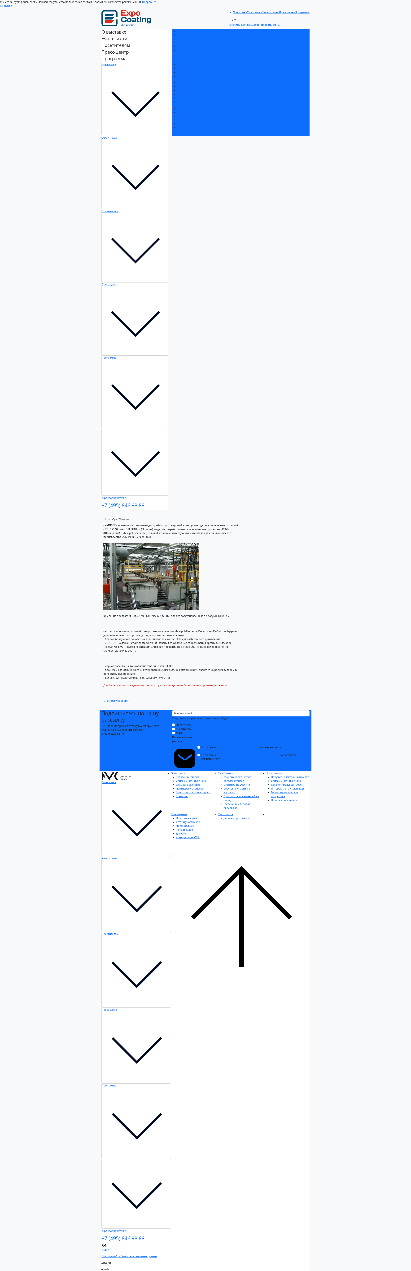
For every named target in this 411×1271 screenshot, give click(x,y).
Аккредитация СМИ (189, 127)
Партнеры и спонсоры (191, 42)
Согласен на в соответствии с (248, 749)
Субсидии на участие (190, 64)
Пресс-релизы (186, 116)
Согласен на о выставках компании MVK (248, 757)
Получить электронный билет (196, 82)
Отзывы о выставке (189, 39)
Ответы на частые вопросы (194, 46)
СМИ (179, 733)
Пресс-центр (110, 284)
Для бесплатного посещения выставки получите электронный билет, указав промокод (159, 685)
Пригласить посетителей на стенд (198, 72)
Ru (232, 20)
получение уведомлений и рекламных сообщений (249, 755)
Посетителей (184, 725)
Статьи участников (189, 112)
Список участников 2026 (192, 35)
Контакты (183, 50)
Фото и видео (185, 120)
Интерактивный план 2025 (193, 94)
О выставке (109, 64)
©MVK (105, 1250)
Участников (183, 729)
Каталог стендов (187, 60)
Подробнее (149, 2)
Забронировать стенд (191, 57)
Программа (109, 357)
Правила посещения (190, 102)
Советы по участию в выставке (196, 68)
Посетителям (110, 211)
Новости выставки (188, 108)
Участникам (109, 138)
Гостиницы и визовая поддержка (198, 76)
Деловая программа (190, 134)
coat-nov (221, 685)
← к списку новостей (116, 700)
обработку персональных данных (238, 747)
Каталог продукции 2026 (192, 90)
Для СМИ (182, 123)
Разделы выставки (188, 31)
